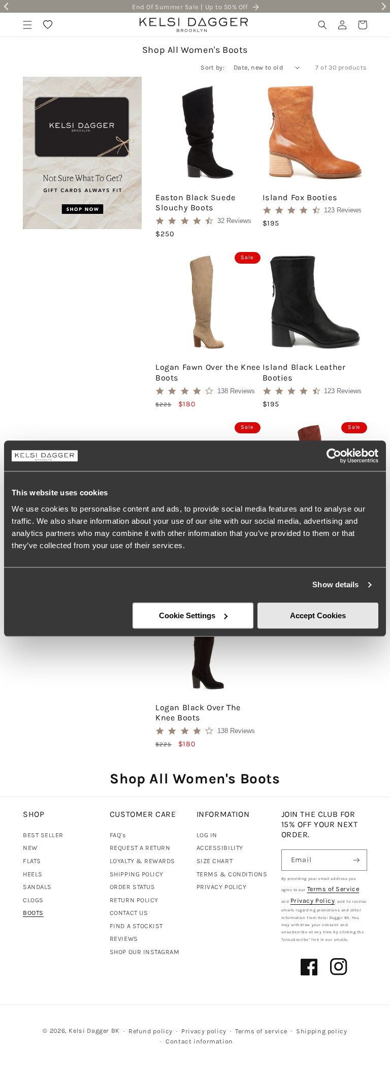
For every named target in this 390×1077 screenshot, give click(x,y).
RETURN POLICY (134, 900)
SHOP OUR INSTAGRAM (145, 952)
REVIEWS (124, 938)
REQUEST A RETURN (140, 847)
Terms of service (261, 1031)
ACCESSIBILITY (220, 847)
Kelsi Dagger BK (94, 1030)
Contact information (199, 1041)
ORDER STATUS (132, 887)
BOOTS (33, 912)
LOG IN (207, 835)
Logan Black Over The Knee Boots (198, 713)
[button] (27, 25)
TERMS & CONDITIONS (232, 874)
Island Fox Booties (300, 197)
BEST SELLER (43, 835)
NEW (30, 847)
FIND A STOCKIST (136, 926)
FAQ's (118, 835)
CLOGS (33, 900)
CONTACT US (129, 912)
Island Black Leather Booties (304, 372)
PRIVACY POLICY (222, 887)
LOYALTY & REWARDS (142, 861)
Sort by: (212, 67)
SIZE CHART (215, 861)
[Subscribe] (356, 860)
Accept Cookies (318, 615)
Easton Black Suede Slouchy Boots (195, 203)
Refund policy (150, 1031)
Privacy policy (203, 1031)
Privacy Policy (312, 900)
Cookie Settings (187, 615)
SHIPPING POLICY (137, 874)
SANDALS (37, 887)
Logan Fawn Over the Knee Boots (207, 372)
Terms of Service (333, 889)
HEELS (33, 874)
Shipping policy (321, 1031)
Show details (335, 584)
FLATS (32, 861)
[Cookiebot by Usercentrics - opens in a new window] (333, 455)
